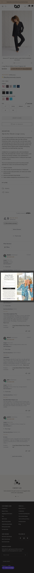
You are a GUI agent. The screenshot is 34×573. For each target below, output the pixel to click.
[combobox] (4, 286)
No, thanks (9, 298)
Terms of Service (13, 295)
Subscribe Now (9, 288)
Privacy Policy (9, 295)
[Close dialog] (32, 273)
